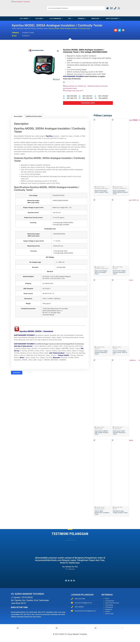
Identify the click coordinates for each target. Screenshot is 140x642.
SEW (115, 509)
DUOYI (115, 268)
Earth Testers (117, 347)
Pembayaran (109, 607)
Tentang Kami (109, 601)
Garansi (107, 611)
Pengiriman (108, 609)
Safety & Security (112, 18)
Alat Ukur (38, 18)
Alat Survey (24, 18)
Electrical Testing (29, 28)
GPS (69, 18)
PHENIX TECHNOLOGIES (102, 188)
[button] (116, 30)
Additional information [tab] (34, 116)
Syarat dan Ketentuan (112, 603)
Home (14, 28)
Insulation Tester (42, 28)
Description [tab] (18, 116)
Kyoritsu (49, 136)
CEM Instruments (100, 509)
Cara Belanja (109, 605)
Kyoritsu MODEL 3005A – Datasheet (36, 331)
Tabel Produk (109, 613)
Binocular (95, 18)
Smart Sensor (99, 428)
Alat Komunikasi (55, 18)
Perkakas (81, 18)
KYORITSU (26, 36)
